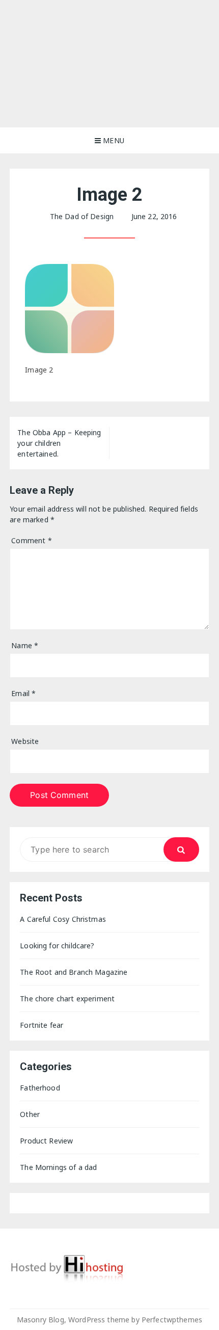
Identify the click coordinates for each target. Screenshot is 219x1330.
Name (24, 645)
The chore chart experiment (67, 998)
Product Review (46, 1141)
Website (25, 741)
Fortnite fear (41, 1025)
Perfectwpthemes (172, 1319)
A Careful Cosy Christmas (63, 919)
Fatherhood (40, 1088)
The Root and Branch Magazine (73, 972)
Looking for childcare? (57, 945)
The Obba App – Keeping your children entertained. (59, 443)
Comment (31, 540)
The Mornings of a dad (58, 1167)
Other (30, 1114)
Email (23, 693)
